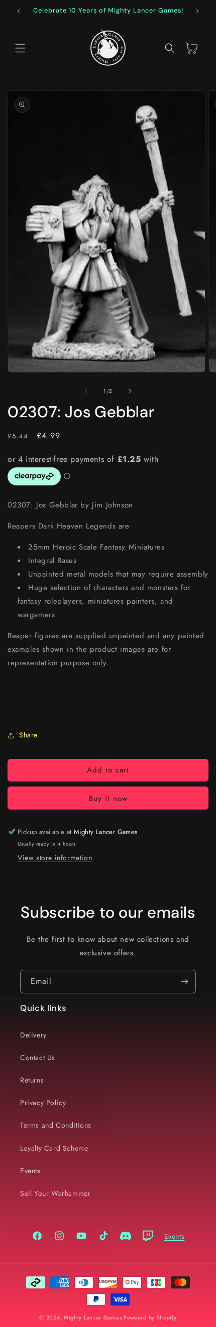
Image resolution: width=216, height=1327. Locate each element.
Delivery (33, 1035)
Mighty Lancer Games (93, 1317)
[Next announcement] (197, 11)
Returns (32, 1080)
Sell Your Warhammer (55, 1193)
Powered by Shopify (150, 1317)
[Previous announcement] (19, 11)
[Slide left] (86, 391)
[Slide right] (130, 391)
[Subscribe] (184, 981)
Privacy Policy (43, 1103)
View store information (55, 858)
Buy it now (108, 798)
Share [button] (28, 735)
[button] (20, 48)
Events (30, 1171)
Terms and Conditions (55, 1125)
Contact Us (37, 1057)
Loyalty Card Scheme (54, 1148)
